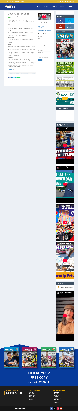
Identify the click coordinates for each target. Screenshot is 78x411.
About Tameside (25, 16)
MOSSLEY (31, 399)
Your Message (41, 50)
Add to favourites (24, 73)
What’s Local (54, 6)
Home (33, 6)
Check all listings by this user (14, 73)
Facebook (9, 77)
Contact (62, 6)
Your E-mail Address (42, 41)
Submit (40, 60)
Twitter (14, 77)
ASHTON (31, 392)
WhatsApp (18, 77)
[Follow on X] (54, 408)
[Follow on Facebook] (51, 408)
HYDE (30, 398)
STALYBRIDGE (32, 401)
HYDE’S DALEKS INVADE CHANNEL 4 (19, 1)
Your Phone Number (42, 45)
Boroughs (45, 6)
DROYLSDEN (32, 396)
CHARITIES (56, 393)
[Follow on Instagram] (58, 408)
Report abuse (32, 73)
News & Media (10, 16)
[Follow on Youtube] (61, 408)
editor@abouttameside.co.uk (44, 27)
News (38, 6)
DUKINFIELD (32, 395)
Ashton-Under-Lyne (41, 26)
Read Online (70, 6)
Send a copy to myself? (43, 57)
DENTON (31, 393)
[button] (57, 115)
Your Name (40, 36)
